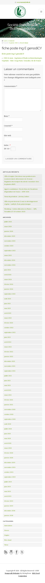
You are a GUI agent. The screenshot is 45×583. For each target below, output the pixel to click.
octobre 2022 (8, 327)
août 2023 (7, 299)
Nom (6, 116)
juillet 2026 (8, 222)
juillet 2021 (8, 376)
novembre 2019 (9, 467)
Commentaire (10, 86)
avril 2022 (7, 342)
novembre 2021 (9, 366)
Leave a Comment (9, 41)
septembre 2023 (9, 294)
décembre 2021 (9, 361)
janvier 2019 (8, 506)
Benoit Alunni (24, 43)
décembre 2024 (9, 260)
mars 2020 (8, 448)
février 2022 (8, 352)
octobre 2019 (8, 472)
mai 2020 (7, 438)
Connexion (22, 576)
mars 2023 (8, 318)
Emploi (6, 535)
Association (8, 525)
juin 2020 (7, 433)
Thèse (6, 545)
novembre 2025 (9, 241)
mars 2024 (8, 279)
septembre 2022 (9, 332)
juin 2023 (7, 303)
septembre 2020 (9, 419)
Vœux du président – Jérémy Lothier (16, 196)
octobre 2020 (8, 414)
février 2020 (8, 453)
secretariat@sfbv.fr (23, 2)
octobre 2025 (8, 246)
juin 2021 (7, 380)
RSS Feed (36, 573)
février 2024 (8, 284)
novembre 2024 (9, 265)
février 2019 (8, 501)
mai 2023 (7, 308)
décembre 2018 (9, 511)
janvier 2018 (8, 515)
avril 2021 (7, 390)
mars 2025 (8, 255)
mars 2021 (8, 395)
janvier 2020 (8, 458)
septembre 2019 (9, 477)
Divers (6, 530)
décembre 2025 (9, 236)
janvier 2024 (8, 289)
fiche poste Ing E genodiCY (13, 54)
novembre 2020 (9, 409)
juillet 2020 (8, 429)
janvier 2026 (8, 231)
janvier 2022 (8, 356)
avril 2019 (7, 496)
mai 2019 (7, 491)
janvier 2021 (8, 404)
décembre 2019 (9, 462)
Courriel (8, 126)
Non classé (8, 540)
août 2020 (7, 424)
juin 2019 (7, 486)
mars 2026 (8, 226)
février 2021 (8, 400)
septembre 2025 (9, 250)
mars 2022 (8, 347)
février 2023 (8, 323)
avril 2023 (7, 313)
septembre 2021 (9, 371)
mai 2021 (7, 385)
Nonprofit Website (12, 573)
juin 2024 (7, 270)
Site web (7, 135)
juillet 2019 (8, 482)
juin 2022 (7, 337)
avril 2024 (7, 274)
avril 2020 (7, 443)
